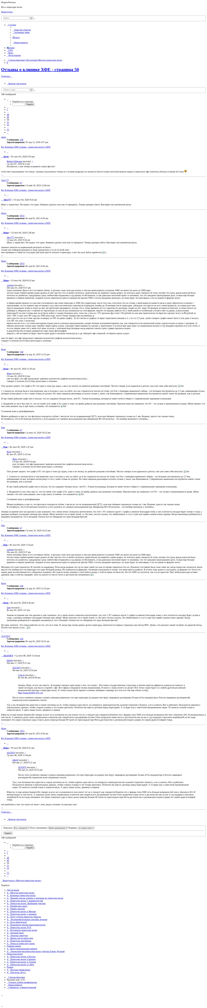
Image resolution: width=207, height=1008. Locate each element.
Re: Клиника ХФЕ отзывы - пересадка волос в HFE (26, 147)
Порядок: (73, 828)
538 (21, 352)
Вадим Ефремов (14, 161)
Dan (3, 427)
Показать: (8, 828)
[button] (7, 99)
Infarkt (10, 660)
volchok (10, 285)
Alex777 (5, 180)
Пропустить (7, 12)
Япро (3, 213)
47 (21, 183)
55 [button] (8, 130)
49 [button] (8, 117)
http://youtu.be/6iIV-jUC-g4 (30, 693)
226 (21, 639)
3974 (22, 216)
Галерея (10, 48)
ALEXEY (5, 636)
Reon (3, 349)
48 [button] (8, 114)
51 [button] (8, 122)
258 (21, 140)
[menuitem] (21, 30)
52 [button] (8, 125)
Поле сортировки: (39, 828)
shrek (3, 137)
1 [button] (7, 109)
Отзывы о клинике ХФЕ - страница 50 (40, 69)
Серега (21, 675)
